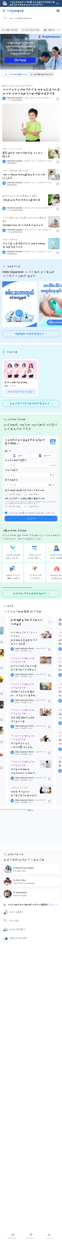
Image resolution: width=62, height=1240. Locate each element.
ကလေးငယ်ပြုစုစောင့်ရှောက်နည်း (15, 170)
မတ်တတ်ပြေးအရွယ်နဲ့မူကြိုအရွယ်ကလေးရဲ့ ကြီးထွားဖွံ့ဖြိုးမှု (24, 219)
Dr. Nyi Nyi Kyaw (20, 892)
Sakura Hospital (20, 895)
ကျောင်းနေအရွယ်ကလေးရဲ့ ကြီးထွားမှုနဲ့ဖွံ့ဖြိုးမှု (19, 196)
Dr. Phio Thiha (19, 880)
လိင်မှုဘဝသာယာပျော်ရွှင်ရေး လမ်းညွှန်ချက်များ (22, 660)
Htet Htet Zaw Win (14, 98)
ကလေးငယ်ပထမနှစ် (12, 149)
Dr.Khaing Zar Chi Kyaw (23, 868)
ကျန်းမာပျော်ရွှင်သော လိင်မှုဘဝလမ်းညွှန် (24, 634)
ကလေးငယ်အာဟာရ (9, 239)
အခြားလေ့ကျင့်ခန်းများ (19, 787)
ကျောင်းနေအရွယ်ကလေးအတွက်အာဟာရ (17, 85)
